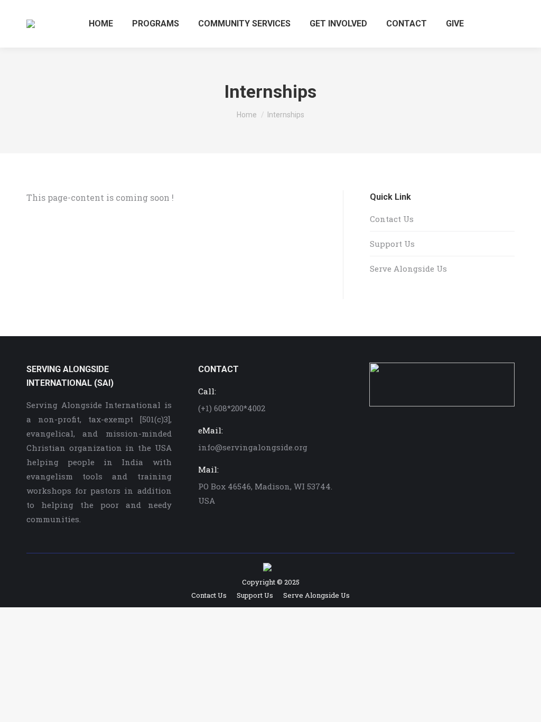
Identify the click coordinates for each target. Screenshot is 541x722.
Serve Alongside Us (408, 268)
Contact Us (392, 219)
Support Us (392, 243)
